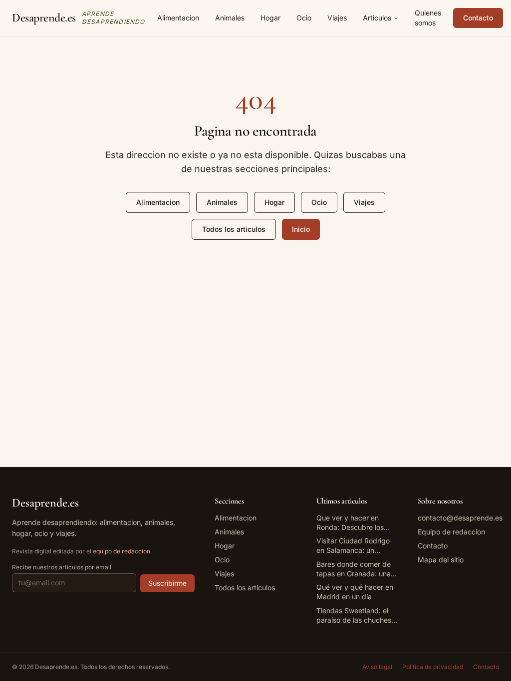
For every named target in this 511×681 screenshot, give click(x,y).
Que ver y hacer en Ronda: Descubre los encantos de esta (350, 522)
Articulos (377, 17)
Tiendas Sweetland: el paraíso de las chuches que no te (353, 615)
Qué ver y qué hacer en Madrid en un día (354, 592)
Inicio (301, 229)
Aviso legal (377, 667)
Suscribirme (167, 583)
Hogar (270, 17)
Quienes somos (428, 17)
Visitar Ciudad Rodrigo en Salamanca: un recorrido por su (353, 545)
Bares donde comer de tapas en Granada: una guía (353, 569)
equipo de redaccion (121, 551)
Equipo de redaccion (451, 531)
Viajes (337, 17)
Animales (230, 17)
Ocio (303, 17)
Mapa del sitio (441, 559)
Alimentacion (178, 17)
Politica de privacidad (432, 667)
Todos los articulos (233, 229)
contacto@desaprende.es (460, 517)
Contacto (478, 17)
